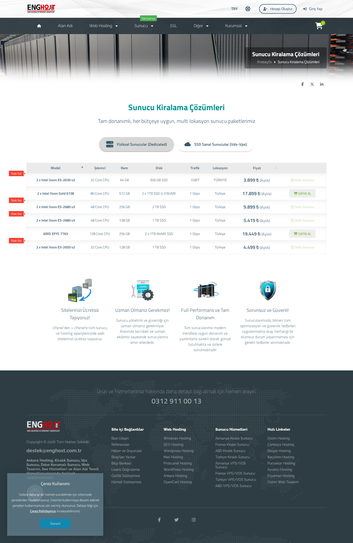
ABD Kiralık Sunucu (230, 451)
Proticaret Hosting (178, 463)
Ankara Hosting (175, 476)
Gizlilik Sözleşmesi (125, 476)
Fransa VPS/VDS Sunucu (235, 473)
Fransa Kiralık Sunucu (232, 444)
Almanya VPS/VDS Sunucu (230, 465)
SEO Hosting (173, 444)
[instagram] (194, 520)
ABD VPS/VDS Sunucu (233, 486)
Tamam (55, 523)
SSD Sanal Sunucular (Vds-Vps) (220, 144)
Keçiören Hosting (281, 457)
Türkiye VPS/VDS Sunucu (235, 480)
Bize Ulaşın (120, 438)
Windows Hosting (177, 438)
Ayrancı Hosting (280, 469)
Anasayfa (264, 62)
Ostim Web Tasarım (283, 482)
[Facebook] (159, 520)
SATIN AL (304, 193)
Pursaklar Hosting (281, 463)
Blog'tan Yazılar (123, 457)
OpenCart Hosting (178, 482)
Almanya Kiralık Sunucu (233, 438)
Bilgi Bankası (121, 463)
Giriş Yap (315, 9)
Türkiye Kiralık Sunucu (232, 457)
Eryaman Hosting (281, 476)
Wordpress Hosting (179, 451)
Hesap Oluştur (280, 9)
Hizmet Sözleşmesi (126, 482)
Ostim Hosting (279, 438)
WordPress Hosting (179, 469)
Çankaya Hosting (281, 444)
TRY (234, 9)
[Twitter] (176, 520)
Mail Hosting (173, 457)
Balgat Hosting (279, 451)
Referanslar (120, 444)
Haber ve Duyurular (126, 451)
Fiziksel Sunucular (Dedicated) (142, 144)
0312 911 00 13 (176, 400)
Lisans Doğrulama (125, 469)
